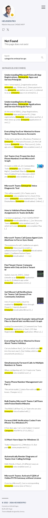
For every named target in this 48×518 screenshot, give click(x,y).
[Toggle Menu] (43, 6)
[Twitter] (7, 30)
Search (6, 56)
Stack (9, 511)
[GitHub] (3, 30)
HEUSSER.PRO (9, 21)
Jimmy (22, 511)
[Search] (42, 58)
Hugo (10, 509)
